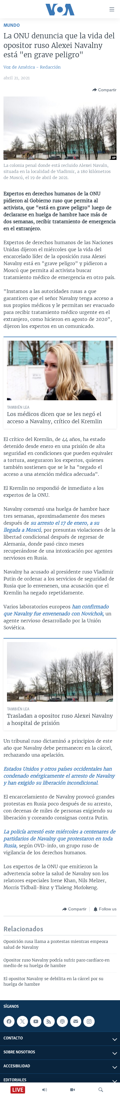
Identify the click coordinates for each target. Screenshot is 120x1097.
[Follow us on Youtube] (35, 1021)
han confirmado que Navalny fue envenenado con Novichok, (56, 610)
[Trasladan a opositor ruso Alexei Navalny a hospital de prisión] (60, 672)
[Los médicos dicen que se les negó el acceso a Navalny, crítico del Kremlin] (60, 370)
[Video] (72, 1089)
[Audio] (44, 1089)
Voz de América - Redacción (32, 67)
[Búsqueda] (101, 1089)
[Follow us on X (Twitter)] (22, 1021)
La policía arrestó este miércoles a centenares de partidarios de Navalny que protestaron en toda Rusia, (59, 838)
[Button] (104, 89)
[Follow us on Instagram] (88, 1021)
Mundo (11, 25)
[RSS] (48, 1021)
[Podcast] (62, 1021)
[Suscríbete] (75, 1021)
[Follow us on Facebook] (9, 1021)
